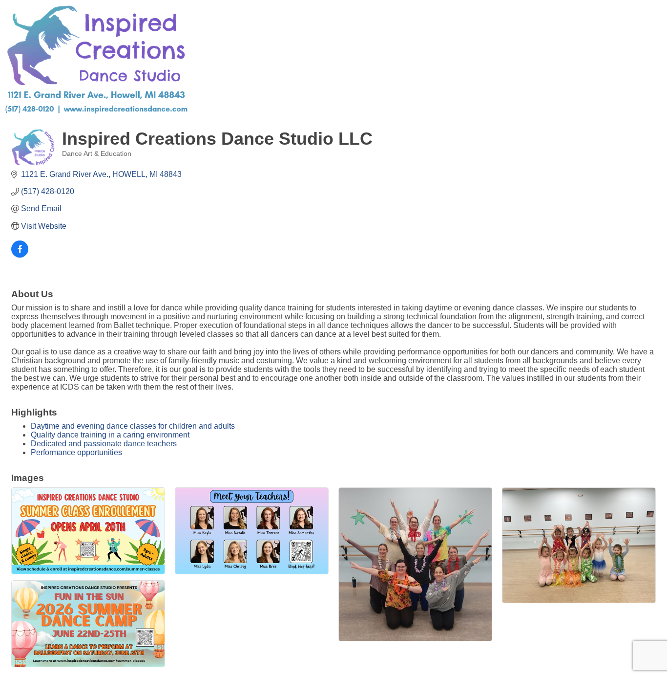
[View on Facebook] (19, 255)
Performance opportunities (76, 452)
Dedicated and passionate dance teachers (104, 443)
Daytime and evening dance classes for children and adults (133, 426)
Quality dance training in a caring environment (110, 435)
